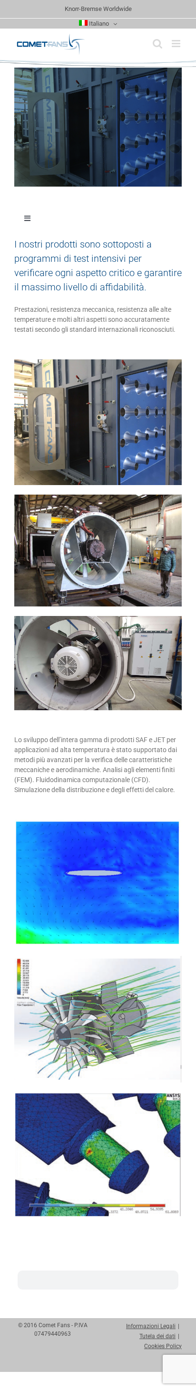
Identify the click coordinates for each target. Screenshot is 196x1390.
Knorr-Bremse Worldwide (98, 8)
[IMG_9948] (98, 498)
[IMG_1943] (98, 363)
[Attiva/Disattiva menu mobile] (177, 44)
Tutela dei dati (157, 1336)
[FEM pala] (98, 1095)
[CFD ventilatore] (98, 959)
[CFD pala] (98, 823)
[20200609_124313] (98, 619)
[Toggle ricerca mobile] (157, 44)
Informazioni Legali (151, 1326)
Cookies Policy (163, 1346)
